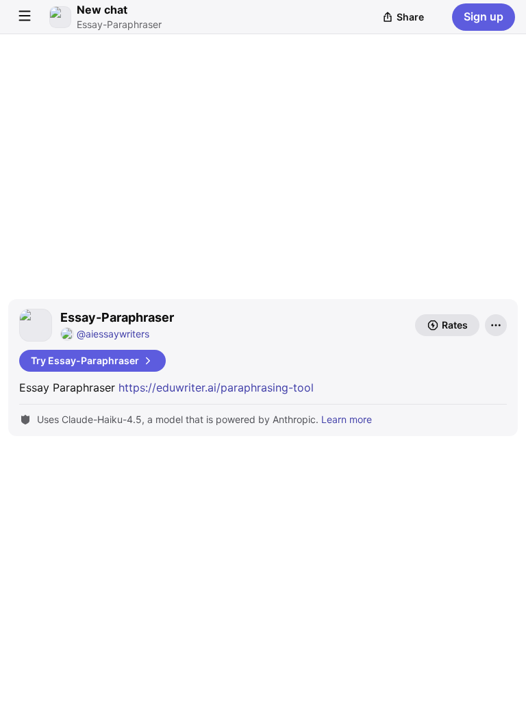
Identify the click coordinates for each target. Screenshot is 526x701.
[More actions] (496, 325)
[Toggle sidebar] (24, 17)
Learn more (346, 419)
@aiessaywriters (113, 334)
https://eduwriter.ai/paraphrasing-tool (216, 387)
